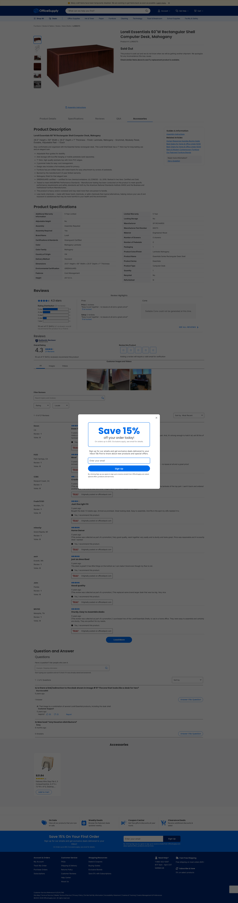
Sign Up (119, 468)
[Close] (156, 417)
